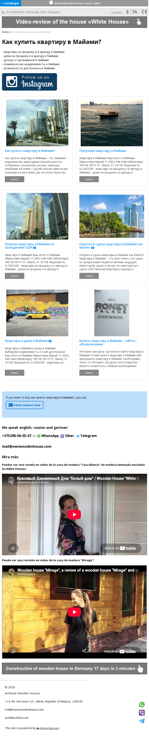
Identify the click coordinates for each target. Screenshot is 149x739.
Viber (43, 12)
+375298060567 (15, 12)
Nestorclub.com (49, 728)
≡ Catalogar (10, 3)
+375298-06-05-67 (16, 435)
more (14, 179)
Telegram (53, 12)
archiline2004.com (17, 718)
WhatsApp (33, 12)
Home (5, 32)
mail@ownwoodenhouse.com (24, 709)
